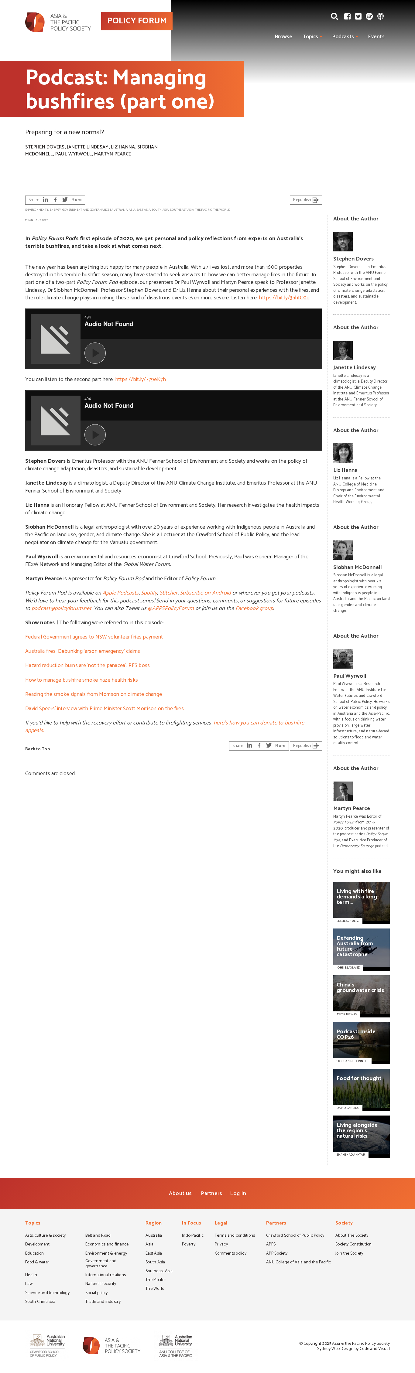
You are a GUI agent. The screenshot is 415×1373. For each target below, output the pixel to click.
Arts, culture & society (45, 1236)
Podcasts (343, 36)
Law (29, 1284)
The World (221, 209)
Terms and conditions (235, 1236)
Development (37, 1245)
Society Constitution (353, 1245)
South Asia (160, 209)
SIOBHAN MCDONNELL (352, 1061)
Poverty (188, 1245)
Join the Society (349, 1254)
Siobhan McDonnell (357, 567)
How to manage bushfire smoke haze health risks (81, 680)
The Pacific (203, 209)
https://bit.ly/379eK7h (140, 379)
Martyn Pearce (112, 154)
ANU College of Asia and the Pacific (298, 1263)
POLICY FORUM (136, 21)
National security (100, 1284)
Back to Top (37, 749)
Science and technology (47, 1293)
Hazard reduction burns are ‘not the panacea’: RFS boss (87, 665)
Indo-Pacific (193, 1236)
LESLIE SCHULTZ (348, 920)
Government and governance (85, 209)
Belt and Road (98, 1236)
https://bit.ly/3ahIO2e (284, 297)
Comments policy (230, 1254)
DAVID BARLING (348, 1108)
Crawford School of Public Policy (295, 1236)
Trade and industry (103, 1302)
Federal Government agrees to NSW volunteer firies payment (94, 637)
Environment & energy (43, 209)
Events (376, 36)
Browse (284, 36)
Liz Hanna (123, 147)
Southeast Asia (182, 209)
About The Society (352, 1236)
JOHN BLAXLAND (348, 967)
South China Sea (40, 1302)
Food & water (37, 1263)
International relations (105, 1275)
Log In (238, 1193)
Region (154, 1223)
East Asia (143, 209)
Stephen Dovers (45, 147)
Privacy (221, 1245)
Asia (132, 209)
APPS (271, 1245)
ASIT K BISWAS (347, 1014)
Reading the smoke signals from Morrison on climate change (93, 694)
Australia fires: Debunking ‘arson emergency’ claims (82, 651)
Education (34, 1254)
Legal (221, 1223)
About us (180, 1193)
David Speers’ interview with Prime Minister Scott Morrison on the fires (104, 708)
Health (31, 1275)
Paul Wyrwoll (73, 154)
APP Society (276, 1254)
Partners (211, 1193)
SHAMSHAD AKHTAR (351, 1154)
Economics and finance (107, 1245)
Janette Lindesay (87, 147)
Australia (119, 209)
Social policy (96, 1293)
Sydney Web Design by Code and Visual (353, 1348)
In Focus (191, 1223)
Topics (310, 36)
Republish (302, 199)
